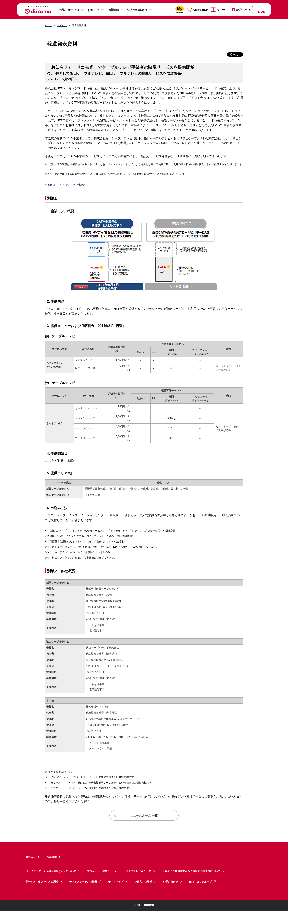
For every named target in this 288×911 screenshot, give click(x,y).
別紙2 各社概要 (74, 185)
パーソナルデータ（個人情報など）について (51, 871)
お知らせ (93, 10)
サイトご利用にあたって (137, 871)
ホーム (48, 25)
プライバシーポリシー (99, 871)
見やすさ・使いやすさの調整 (42, 881)
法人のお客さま (137, 10)
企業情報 (113, 10)
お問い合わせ (170, 881)
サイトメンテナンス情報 (83, 881)
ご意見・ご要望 (143, 881)
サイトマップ (115, 881)
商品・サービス (69, 10)
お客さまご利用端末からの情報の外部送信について (191, 871)
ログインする (243, 9)
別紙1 (51, 185)
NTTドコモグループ (200, 881)
